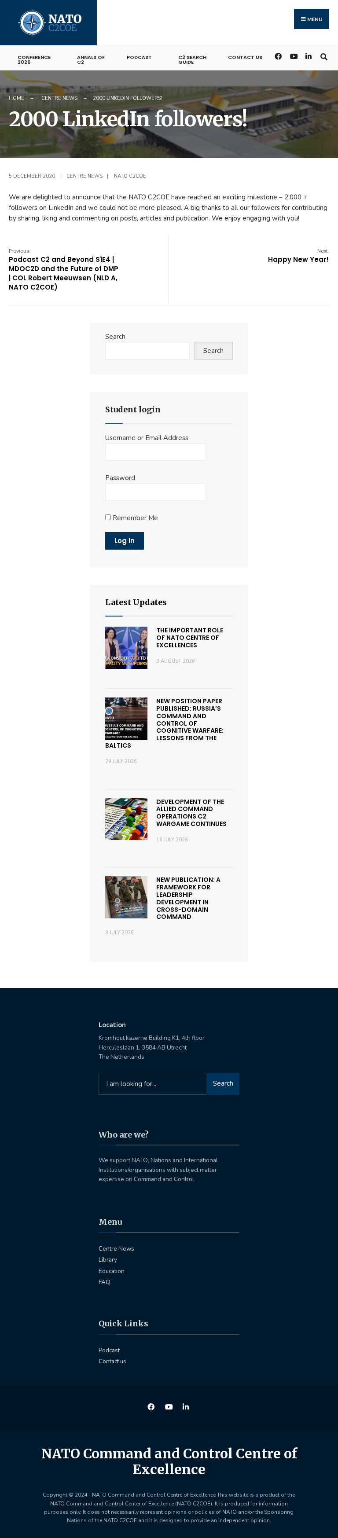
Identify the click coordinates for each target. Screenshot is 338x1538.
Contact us (245, 57)
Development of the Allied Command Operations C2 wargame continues (191, 812)
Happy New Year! (298, 255)
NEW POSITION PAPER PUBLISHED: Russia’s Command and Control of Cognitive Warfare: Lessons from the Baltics (164, 723)
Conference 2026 (34, 60)
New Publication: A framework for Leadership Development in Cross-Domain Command (188, 898)
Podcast (139, 57)
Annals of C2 (91, 60)
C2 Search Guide (192, 60)
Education (112, 1271)
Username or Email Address (146, 437)
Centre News (59, 98)
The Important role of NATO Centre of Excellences (189, 638)
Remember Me (134, 518)
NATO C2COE (130, 176)
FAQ (104, 1282)
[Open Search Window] (323, 55)
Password (120, 478)
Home (16, 98)
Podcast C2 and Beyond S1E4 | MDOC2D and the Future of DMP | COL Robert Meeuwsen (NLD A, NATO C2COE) (63, 269)
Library (108, 1259)
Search (115, 336)
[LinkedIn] (308, 55)
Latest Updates (136, 602)
